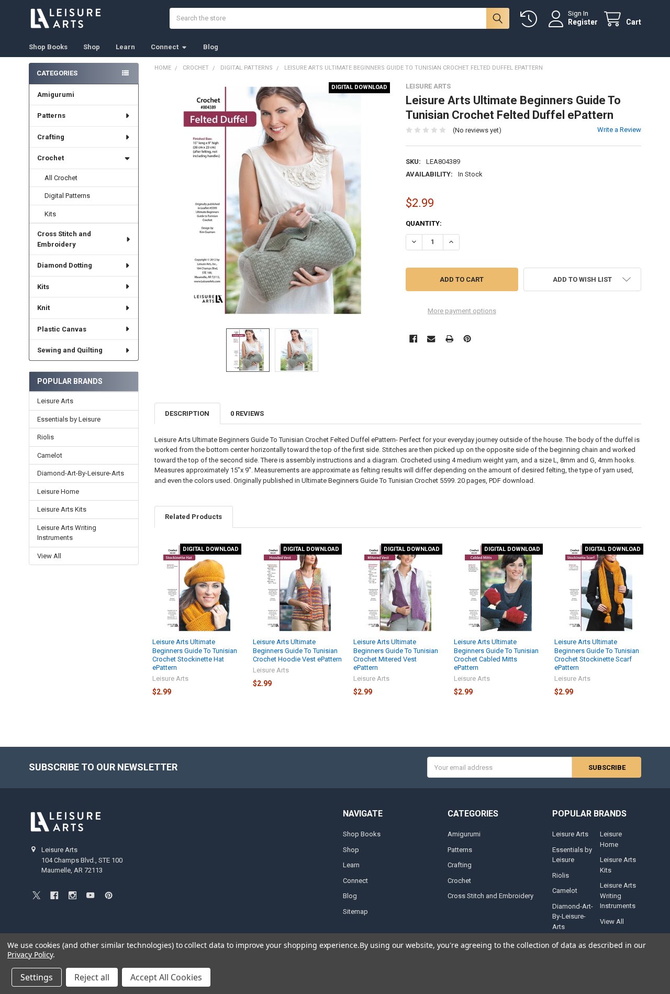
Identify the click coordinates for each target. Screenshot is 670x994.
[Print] (449, 338)
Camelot (49, 455)
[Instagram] (72, 895)
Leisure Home (58, 491)
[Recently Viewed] (530, 19)
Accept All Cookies (166, 977)
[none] (272, 200)
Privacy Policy (30, 954)
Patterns (51, 115)
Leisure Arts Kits (61, 509)
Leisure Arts (55, 401)
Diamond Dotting (64, 265)
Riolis (45, 437)
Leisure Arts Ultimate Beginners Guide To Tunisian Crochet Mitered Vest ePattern (395, 654)
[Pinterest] (467, 338)
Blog (210, 47)
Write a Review (619, 130)
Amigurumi (55, 94)
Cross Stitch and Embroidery (64, 239)
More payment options (462, 311)
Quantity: (424, 223)
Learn (125, 47)
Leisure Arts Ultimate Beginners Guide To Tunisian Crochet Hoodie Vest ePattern (297, 650)
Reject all (91, 977)
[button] (582, 279)
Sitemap (355, 911)
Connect (164, 47)
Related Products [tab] (193, 517)
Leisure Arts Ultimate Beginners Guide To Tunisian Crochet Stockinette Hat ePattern (194, 654)
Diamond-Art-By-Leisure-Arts (80, 473)
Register (583, 22)
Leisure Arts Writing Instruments (66, 533)
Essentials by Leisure (68, 419)
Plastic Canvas (61, 329)
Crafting (50, 137)
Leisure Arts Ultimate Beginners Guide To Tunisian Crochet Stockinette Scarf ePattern (596, 654)
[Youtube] (90, 895)
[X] (36, 895)
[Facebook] (413, 338)
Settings (36, 977)
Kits (50, 214)
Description (187, 413)
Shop (91, 47)
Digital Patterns (67, 196)
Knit (43, 308)
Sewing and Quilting (70, 350)
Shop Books (48, 47)
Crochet (50, 158)
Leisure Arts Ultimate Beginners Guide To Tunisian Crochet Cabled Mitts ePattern (496, 654)
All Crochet (60, 178)
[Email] (431, 338)
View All (49, 556)
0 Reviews (247, 413)
